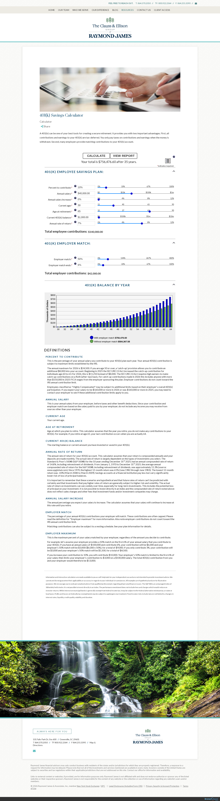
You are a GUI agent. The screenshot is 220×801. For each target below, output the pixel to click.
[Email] (45, 141)
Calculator (46, 121)
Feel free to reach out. (121, 3)
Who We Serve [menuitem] (80, 10)
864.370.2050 (144, 3)
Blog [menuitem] (115, 10)
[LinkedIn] (45, 138)
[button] (110, 173)
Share (46, 126)
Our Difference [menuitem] (100, 10)
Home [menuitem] (51, 10)
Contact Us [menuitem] (144, 10)
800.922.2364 (164, 3)
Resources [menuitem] (127, 10)
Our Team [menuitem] (63, 10)
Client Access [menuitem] (162, 10)
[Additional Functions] (168, 160)
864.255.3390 (184, 3)
